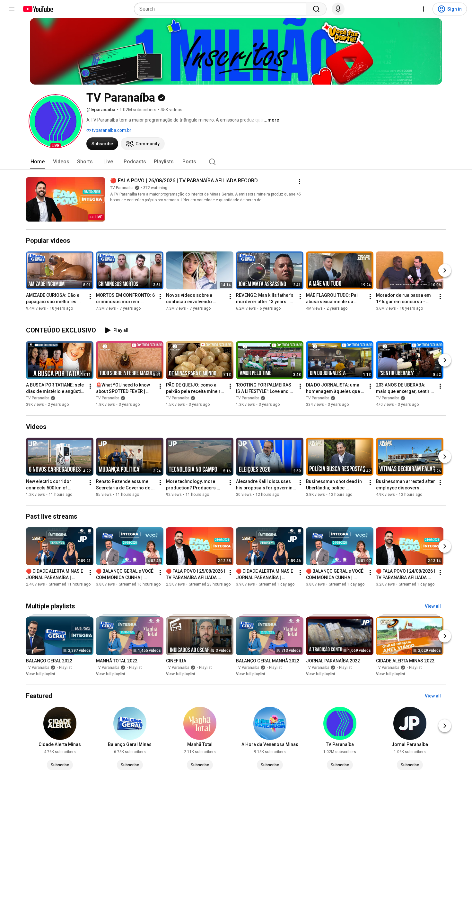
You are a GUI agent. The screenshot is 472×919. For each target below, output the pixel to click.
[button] (55, 121)
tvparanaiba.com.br (111, 130)
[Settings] (423, 9)
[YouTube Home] (37, 9)
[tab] (37, 161)
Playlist (65, 667)
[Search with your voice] (338, 9)
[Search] (316, 9)
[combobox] (222, 9)
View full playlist (40, 674)
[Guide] (11, 9)
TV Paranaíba (122, 188)
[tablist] (236, 161)
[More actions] (299, 181)
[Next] (444, 270)
